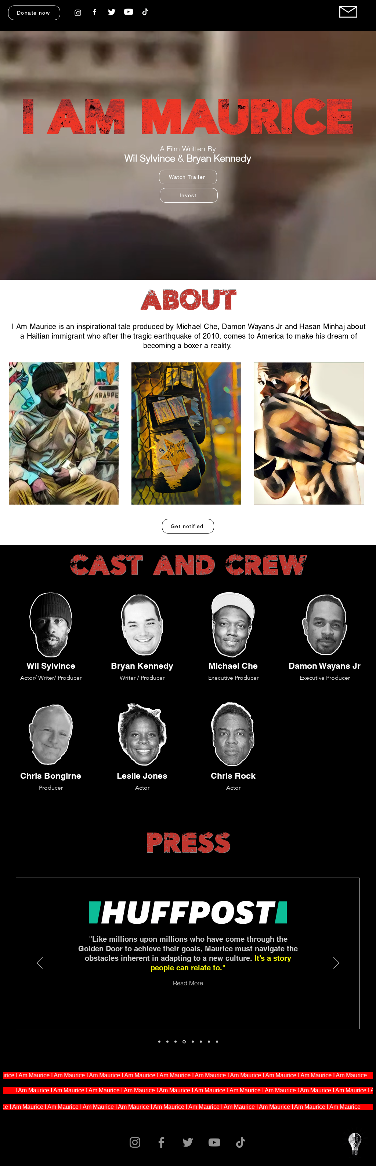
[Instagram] (135, 1142)
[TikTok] (241, 1142)
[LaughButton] (184, 1041)
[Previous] (40, 963)
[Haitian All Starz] (201, 1042)
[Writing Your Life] (209, 1042)
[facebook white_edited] (94, 11)
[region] (77, 11)
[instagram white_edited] (77, 12)
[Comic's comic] (217, 1042)
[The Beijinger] (193, 1042)
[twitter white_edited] (111, 11)
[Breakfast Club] (167, 1042)
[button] (34, 12)
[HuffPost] (175, 1042)
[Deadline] (159, 1042)
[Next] (336, 963)
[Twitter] (188, 1142)
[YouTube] (128, 11)
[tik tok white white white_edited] (145, 12)
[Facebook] (161, 1142)
